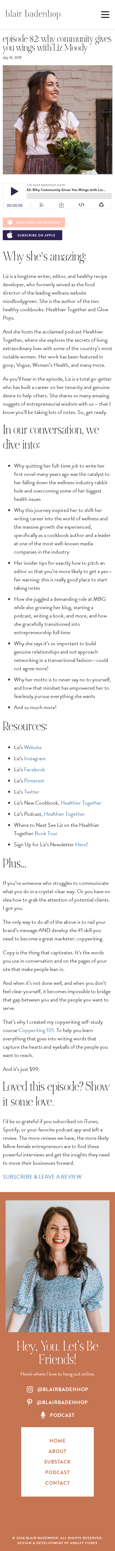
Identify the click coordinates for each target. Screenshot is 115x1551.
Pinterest (34, 780)
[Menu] (105, 14)
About (57, 1451)
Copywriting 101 (36, 1030)
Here (80, 844)
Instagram (34, 758)
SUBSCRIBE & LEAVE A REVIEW (42, 1177)
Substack (57, 1461)
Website (33, 747)
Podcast (57, 1472)
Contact (57, 1483)
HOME (57, 1440)
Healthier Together (81, 803)
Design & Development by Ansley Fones (57, 1542)
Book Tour (46, 833)
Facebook (34, 769)
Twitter (31, 791)
